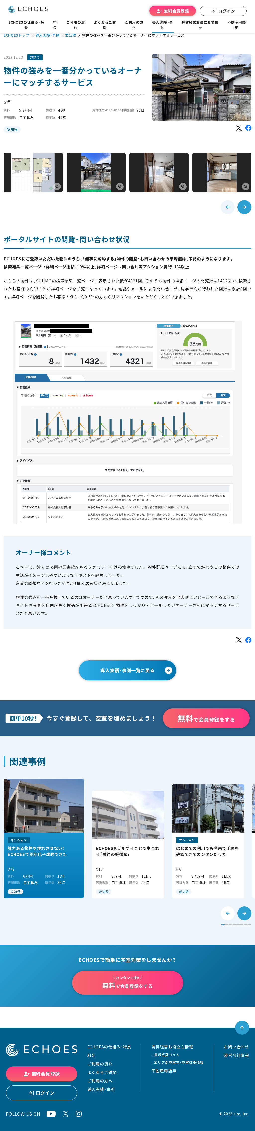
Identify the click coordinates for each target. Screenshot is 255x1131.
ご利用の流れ (100, 1064)
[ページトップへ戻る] (242, 1028)
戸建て (35, 57)
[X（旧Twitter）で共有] (239, 128)
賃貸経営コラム (167, 1054)
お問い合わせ (236, 1047)
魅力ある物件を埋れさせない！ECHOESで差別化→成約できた (37, 851)
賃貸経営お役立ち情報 (172, 1047)
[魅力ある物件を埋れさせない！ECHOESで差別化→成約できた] (44, 838)
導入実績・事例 (47, 35)
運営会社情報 (236, 1055)
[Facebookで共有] (248, 128)
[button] (223, 924)
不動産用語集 (236, 25)
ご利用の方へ (100, 1081)
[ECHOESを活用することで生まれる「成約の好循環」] (128, 844)
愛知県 (70, 35)
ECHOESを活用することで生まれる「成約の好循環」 (127, 851)
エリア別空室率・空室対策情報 (179, 1062)
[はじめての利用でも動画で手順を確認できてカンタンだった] (208, 841)
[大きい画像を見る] (33, 172)
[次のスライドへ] (244, 207)
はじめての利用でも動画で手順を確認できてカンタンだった (207, 851)
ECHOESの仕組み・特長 (109, 1047)
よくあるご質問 (105, 25)
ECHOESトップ (16, 35)
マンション (19, 840)
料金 (91, 1055)
